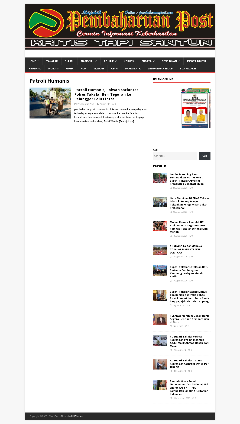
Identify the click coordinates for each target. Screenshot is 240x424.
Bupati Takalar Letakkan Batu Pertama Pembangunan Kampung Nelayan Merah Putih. (189, 271)
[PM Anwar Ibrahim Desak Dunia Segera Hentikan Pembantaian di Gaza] (160, 322)
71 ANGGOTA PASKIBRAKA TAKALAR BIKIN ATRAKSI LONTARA (186, 249)
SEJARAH (98, 68)
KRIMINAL (35, 68)
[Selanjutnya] (126, 121)
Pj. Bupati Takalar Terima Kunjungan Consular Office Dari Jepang (189, 363)
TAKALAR (52, 61)
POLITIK (109, 61)
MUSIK (69, 68)
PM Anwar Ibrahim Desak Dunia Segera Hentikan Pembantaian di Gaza (189, 319)
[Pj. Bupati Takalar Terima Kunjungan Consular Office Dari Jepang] (160, 367)
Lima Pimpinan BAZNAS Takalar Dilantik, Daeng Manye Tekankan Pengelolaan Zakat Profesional (190, 203)
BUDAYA (147, 61)
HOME (32, 61)
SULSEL (69, 61)
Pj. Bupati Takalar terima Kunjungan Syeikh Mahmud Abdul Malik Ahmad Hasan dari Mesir (189, 341)
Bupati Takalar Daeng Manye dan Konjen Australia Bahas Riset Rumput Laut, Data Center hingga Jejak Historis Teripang (190, 296)
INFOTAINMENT (196, 61)
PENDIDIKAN (169, 61)
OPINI (114, 68)
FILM (83, 68)
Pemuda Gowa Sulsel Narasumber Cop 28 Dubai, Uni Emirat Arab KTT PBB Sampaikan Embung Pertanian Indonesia (189, 388)
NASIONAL (87, 61)
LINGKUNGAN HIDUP (160, 68)
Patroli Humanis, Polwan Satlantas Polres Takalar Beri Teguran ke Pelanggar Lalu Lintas (106, 94)
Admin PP (105, 103)
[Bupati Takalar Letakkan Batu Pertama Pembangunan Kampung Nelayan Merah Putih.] (160, 274)
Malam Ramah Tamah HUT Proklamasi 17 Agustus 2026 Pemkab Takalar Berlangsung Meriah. (189, 226)
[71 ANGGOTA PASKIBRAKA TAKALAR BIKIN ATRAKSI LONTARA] (160, 253)
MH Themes (77, 416)
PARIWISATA (133, 68)
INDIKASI (53, 68)
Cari (155, 149)
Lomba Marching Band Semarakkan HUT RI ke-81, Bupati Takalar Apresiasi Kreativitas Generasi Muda (187, 179)
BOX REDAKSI (188, 68)
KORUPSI (129, 61)
